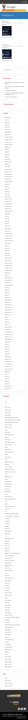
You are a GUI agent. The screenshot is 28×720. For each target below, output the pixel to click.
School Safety (8, 612)
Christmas (7, 464)
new (6, 573)
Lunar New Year (8, 558)
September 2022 (9, 181)
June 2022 (7, 189)
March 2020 (7, 255)
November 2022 (9, 176)
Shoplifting (7, 620)
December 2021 (8, 203)
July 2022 (7, 186)
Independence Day (9, 538)
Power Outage (8, 592)
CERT (6, 459)
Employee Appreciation (10, 499)
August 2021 (8, 213)
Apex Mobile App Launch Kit (11, 417)
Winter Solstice (8, 666)
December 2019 (8, 263)
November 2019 (9, 265)
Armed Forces (8, 427)
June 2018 (7, 290)
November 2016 (9, 334)
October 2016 (8, 337)
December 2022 (8, 174)
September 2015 (9, 369)
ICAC (6, 536)
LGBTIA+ (7, 548)
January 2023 (8, 171)
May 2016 (7, 349)
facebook (19, 709)
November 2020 (9, 235)
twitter (22, 709)
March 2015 (7, 383)
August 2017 (8, 314)
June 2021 (7, 218)
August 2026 (8, 117)
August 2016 (8, 342)
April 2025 (7, 156)
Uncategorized (8, 647)
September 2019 (9, 270)
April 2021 (7, 223)
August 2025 (8, 147)
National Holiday (8, 570)
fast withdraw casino (9, 506)
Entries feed (8, 680)
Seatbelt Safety (8, 615)
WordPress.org (8, 685)
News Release (8, 580)
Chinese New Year (9, 462)
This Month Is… (8, 632)
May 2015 (7, 379)
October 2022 (8, 179)
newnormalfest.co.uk (9, 578)
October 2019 (8, 268)
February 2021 (8, 228)
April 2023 (7, 164)
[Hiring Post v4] (7, 31)
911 (6, 405)
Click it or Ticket (8, 467)
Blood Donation (8, 444)
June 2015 (7, 376)
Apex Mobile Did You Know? (11, 422)
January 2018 (8, 302)
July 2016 (7, 344)
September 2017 (9, 312)
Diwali (6, 479)
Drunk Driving (8, 486)
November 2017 (9, 307)
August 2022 (8, 184)
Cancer (6, 447)
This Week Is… (8, 634)
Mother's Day (8, 568)
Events (6, 504)
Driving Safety (8, 481)
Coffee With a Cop (9, 469)
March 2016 (7, 354)
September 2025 (9, 144)
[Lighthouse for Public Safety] (14, 696)
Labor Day (7, 545)
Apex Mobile (8, 415)
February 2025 (8, 161)
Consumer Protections (10, 471)
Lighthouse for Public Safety (15, 714)
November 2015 (9, 364)
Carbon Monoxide (9, 452)
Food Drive (7, 518)
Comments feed (8, 683)
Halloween (7, 523)
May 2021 (7, 221)
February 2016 (8, 356)
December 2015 (8, 361)
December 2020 (8, 233)
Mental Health (8, 563)
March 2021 (7, 226)
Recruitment (8, 605)
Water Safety (8, 656)
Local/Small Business (9, 555)
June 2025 (7, 152)
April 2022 (7, 194)
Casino (6, 454)
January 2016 (8, 359)
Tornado (7, 642)
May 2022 (7, 191)
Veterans (7, 652)
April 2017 (7, 324)
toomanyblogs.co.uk (9, 639)
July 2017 (7, 317)
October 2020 (8, 238)
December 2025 (8, 137)
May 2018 (7, 292)
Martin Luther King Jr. (10, 560)
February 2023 (8, 169)
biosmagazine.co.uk (9, 434)
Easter (6, 494)
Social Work (7, 622)
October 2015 (8, 366)
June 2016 (7, 346)
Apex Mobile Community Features (13, 420)
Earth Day (7, 489)
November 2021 (9, 206)
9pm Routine (8, 407)
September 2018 (9, 285)
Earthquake (7, 491)
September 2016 (9, 339)
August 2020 (8, 243)
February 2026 (8, 132)
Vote (6, 654)
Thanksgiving (8, 629)
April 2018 (7, 295)
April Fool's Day (8, 425)
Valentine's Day (8, 649)
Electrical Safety (8, 496)
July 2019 (7, 275)
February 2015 (8, 386)
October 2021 (8, 208)
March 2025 (7, 159)
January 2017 (8, 329)
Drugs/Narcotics (8, 484)
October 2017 (8, 309)
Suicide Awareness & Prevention (12, 624)
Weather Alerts (8, 661)
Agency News (8, 410)
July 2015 (7, 374)
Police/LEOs (7, 590)
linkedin (25, 709)
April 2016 (7, 351)
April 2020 (7, 253)
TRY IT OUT (20, 10)
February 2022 (8, 198)
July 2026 (7, 120)
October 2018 (8, 282)
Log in (6, 678)
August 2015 (8, 371)
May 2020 (7, 250)
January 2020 (8, 260)
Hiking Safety (8, 531)
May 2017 (7, 322)
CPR (6, 474)
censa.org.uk (8, 457)
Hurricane (7, 533)
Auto (6, 429)
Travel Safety (8, 644)
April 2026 (7, 127)
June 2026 (7, 122)
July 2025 (7, 149)
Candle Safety (8, 449)
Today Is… (7, 637)
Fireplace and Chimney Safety (11, 513)
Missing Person (8, 565)
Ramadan (7, 602)
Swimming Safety (9, 627)
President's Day (8, 595)
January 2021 (8, 231)
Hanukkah (7, 526)
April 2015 (7, 381)
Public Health (8, 600)
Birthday (7, 437)
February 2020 (8, 258)
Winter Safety (8, 664)
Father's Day (8, 508)
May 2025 (7, 154)
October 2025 (8, 142)
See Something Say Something (12, 617)
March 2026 (7, 129)
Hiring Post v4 (5, 21)
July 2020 (7, 245)
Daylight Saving (8, 476)
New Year (7, 575)
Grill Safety (7, 521)
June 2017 (7, 319)
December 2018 (8, 277)
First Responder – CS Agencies (12, 516)
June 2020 (7, 248)
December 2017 (8, 305)
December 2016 (8, 332)
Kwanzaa (7, 543)
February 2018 (8, 300)
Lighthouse (7, 550)
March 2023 (7, 166)
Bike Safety (7, 432)
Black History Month (9, 442)
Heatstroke (7, 528)
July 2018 (7, 287)
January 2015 (8, 388)
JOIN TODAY (8, 10)
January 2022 (8, 201)
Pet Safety (7, 587)
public (6, 597)
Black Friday (7, 439)
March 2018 (7, 297)
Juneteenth (7, 541)
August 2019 (8, 272)
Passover (7, 585)
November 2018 (9, 280)
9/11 (6, 402)
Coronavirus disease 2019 (11, 90)
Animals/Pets (8, 412)
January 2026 (8, 134)
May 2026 (7, 124)
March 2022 (7, 196)
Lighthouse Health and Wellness (12, 553)
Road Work (7, 607)
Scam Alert (7, 610)
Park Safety (7, 582)
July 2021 (7, 216)
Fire (6, 511)
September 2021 (9, 211)
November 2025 (9, 139)
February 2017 (8, 327)
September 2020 (9, 240)
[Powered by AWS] (14, 703)
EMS (6, 501)
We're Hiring (9, 37)
